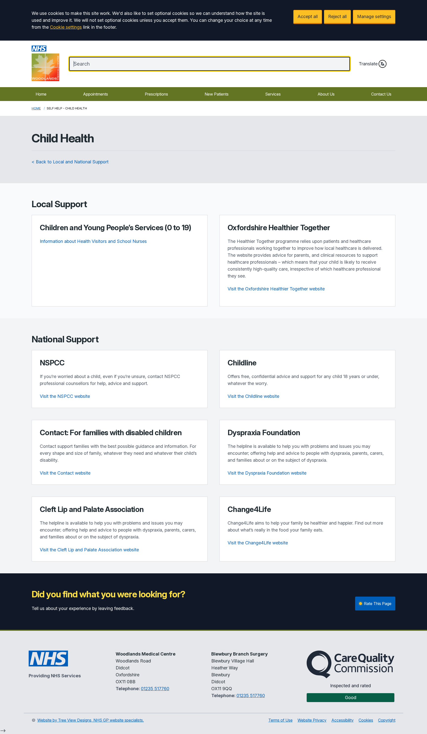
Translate (368, 63)
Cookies (366, 720)
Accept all (308, 16)
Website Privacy (312, 720)
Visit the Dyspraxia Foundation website (267, 473)
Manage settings (374, 16)
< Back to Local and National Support (70, 161)
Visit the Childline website (253, 396)
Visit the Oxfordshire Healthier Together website (276, 288)
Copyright (386, 720)
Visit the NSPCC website (65, 396)
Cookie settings (66, 27)
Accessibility (342, 720)
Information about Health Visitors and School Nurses (93, 241)
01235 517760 (155, 688)
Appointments (95, 94)
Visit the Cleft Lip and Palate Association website (89, 549)
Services (273, 94)
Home (41, 94)
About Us (326, 94)
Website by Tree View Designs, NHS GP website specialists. (90, 720)
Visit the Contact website (65, 473)
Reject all (337, 16)
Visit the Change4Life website (258, 542)
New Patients (217, 94)
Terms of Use (280, 720)
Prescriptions (156, 94)
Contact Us (381, 94)
